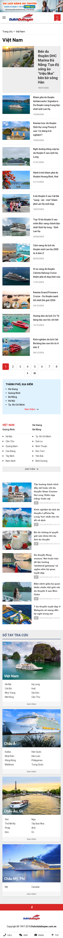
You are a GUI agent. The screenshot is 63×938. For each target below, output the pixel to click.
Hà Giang (13, 389)
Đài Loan (36, 756)
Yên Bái (39, 456)
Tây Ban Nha (38, 823)
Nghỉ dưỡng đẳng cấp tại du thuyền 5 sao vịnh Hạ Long (46, 153)
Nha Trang (10, 692)
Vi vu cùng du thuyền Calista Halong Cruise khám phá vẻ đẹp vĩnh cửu (46, 273)
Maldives (9, 764)
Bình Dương (41, 461)
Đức (7, 832)
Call (9, 935)
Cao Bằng (11, 451)
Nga (34, 819)
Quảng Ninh (14, 393)
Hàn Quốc (36, 752)
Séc (7, 819)
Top (57, 935)
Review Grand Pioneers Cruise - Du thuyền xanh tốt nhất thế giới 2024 (45, 296)
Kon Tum (40, 451)
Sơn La (39, 441)
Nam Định (11, 461)
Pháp (7, 828)
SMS (25, 935)
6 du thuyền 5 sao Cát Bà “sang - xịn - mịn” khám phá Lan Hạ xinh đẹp (46, 200)
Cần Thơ (10, 441)
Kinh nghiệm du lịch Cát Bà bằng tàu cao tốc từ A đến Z (46, 343)
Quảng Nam (12, 446)
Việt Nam (20, 31)
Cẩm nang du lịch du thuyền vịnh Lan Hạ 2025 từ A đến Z (45, 249)
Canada (35, 887)
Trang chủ (7, 31)
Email (41, 935)
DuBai (8, 752)
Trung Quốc (37, 764)
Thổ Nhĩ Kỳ (10, 823)
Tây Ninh (10, 456)
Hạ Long (36, 684)
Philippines (37, 760)
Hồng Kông (10, 760)
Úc (33, 832)
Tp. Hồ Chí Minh (16, 404)
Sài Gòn (35, 692)
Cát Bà (8, 688)
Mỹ (6, 887)
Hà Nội (11, 401)
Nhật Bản (9, 756)
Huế (33, 688)
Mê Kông (9, 697)
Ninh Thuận (41, 446)
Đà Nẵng (12, 397)
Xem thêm (31, 704)
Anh (34, 828)
